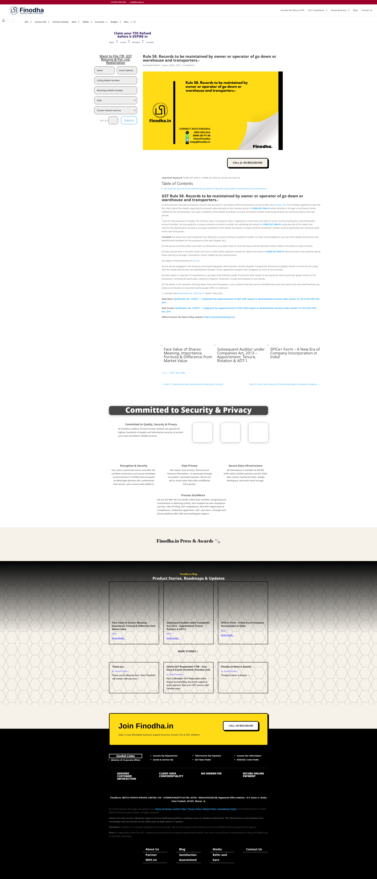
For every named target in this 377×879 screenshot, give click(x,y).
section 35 (280, 204)
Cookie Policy (179, 809)
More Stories (187, 651)
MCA (74, 21)
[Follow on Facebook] (120, 854)
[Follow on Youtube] (120, 859)
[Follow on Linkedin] (113, 859)
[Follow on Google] (118, 863)
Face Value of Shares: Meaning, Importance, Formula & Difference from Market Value (188, 355)
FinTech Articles (60, 21)
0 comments (188, 65)
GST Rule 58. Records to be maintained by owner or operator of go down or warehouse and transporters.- (216, 188)
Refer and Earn (220, 857)
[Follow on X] (127, 854)
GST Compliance (316, 10)
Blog (355, 10)
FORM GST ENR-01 (261, 208)
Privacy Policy (194, 809)
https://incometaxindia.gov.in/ (219, 317)
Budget (114, 21)
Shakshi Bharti (153, 65)
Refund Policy (209, 809)
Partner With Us (151, 857)
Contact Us (254, 849)
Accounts (99, 21)
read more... (118, 638)
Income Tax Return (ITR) (292, 10)
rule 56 (195, 260)
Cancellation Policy (227, 809)
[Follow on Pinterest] (127, 859)
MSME (86, 21)
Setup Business (338, 10)
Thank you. (118, 666)
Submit (129, 120)
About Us (152, 849)
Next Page (180, 372)
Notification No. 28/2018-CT (191, 293)
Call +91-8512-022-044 (241, 725)
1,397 (171, 372)
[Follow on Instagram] (113, 854)
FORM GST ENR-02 (272, 224)
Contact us (366, 10)
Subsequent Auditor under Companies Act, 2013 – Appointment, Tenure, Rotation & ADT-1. (241, 355)
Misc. (126, 21)
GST (27, 21)
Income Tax (40, 21)
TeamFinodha (121, 671)
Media (217, 849)
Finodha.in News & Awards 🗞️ (238, 666)
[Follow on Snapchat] (124, 863)
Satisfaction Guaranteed (188, 857)
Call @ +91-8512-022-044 (247, 162)
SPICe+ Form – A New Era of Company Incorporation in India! (295, 353)
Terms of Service (163, 809)
